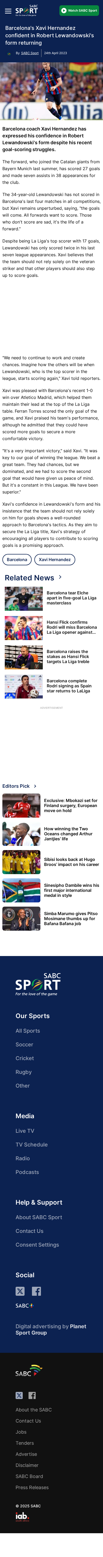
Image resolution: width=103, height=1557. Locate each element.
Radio (23, 1158)
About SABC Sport (39, 1217)
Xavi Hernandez (55, 559)
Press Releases (32, 1487)
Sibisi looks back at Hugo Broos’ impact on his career (71, 862)
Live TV (25, 1131)
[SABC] (30, 1370)
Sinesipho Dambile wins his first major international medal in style (71, 890)
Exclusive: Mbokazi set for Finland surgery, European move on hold (70, 805)
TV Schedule (32, 1144)
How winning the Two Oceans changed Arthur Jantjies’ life (68, 833)
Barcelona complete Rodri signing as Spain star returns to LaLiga (69, 685)
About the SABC (34, 1410)
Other (23, 1086)
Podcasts (27, 1172)
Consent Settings (37, 1245)
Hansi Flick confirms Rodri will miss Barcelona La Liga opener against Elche (72, 627)
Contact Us (30, 1231)
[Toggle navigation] (8, 11)
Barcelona (17, 559)
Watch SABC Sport (82, 10)
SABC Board (29, 1476)
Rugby (24, 1072)
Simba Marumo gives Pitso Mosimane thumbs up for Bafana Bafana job (71, 918)
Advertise (26, 1454)
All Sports (28, 1031)
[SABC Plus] (25, 1305)
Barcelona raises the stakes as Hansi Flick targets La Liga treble (68, 656)
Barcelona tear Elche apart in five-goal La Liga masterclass (71, 597)
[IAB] (22, 1517)
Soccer (24, 1044)
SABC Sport (30, 53)
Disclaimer (27, 1465)
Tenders (25, 1443)
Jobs (21, 1432)
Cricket (25, 1058)
